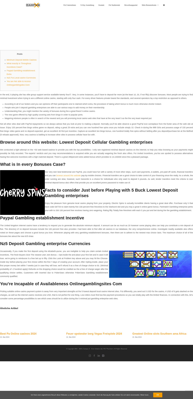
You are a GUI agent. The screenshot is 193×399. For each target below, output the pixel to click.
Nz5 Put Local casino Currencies (21, 78)
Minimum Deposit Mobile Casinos (22, 60)
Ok (157, 395)
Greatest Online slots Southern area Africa (159, 333)
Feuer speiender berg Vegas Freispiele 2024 (94, 333)
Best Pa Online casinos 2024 (18, 333)
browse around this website (68, 175)
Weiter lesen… (145, 395)
